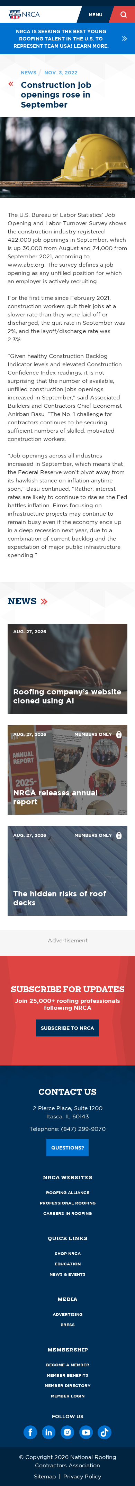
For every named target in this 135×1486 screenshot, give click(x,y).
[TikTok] (104, 1432)
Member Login (67, 1396)
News (28, 72)
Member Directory (68, 1385)
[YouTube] (86, 1432)
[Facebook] (30, 1432)
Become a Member (67, 1364)
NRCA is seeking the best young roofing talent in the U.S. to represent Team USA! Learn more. (61, 38)
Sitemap (45, 1476)
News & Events (68, 1274)
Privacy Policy (82, 1476)
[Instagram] (67, 1432)
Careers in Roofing (67, 1213)
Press (68, 1324)
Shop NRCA (68, 1253)
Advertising (67, 1314)
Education (68, 1263)
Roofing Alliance (67, 1192)
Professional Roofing (68, 1203)
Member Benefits (67, 1375)
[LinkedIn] (49, 1432)
